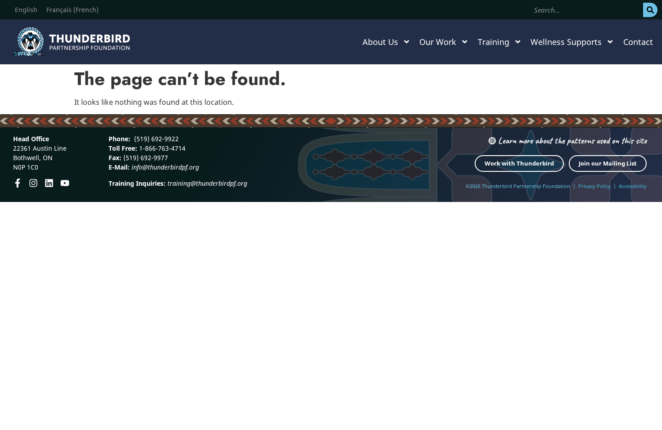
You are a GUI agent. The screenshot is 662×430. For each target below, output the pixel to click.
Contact (638, 41)
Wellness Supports (566, 41)
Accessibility (633, 186)
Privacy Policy (594, 186)
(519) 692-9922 (155, 138)
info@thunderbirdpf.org (165, 167)
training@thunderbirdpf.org (207, 183)
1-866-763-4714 (161, 148)
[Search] (650, 10)
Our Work (437, 41)
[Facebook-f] (17, 183)
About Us (380, 41)
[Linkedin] (49, 183)
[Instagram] (33, 183)
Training (493, 41)
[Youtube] (64, 183)
